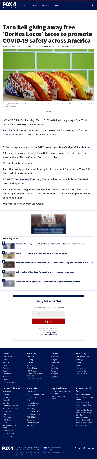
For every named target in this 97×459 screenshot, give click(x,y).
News (6, 353)
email (93, 448)
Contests (30, 420)
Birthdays (79, 359)
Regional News (59, 388)
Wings (53, 371)
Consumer (7, 374)
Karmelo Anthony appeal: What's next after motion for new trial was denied (50, 244)
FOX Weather (32, 371)
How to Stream (33, 403)
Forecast (30, 357)
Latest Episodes (11, 388)
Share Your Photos (34, 379)
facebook (75, 448)
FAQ (28, 400)
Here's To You (8, 433)
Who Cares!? (7, 414)
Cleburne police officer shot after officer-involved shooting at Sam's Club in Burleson (54, 263)
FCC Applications (33, 414)
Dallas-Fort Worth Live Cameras (35, 375)
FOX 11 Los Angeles (24, 46)
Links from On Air (82, 357)
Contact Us (31, 391)
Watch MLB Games (83, 402)
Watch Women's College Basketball (83, 419)
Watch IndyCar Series (84, 410)
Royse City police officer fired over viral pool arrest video (41, 253)
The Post (6, 397)
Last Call (6, 403)
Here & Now (7, 436)
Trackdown (7, 411)
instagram (84, 448)
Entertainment (81, 368)
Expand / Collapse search (92, 5)
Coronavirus (37, 46)
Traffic (78, 365)
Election (6, 368)
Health (5, 379)
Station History (32, 397)
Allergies (30, 362)
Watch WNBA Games (84, 423)
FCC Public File (32, 411)
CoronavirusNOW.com (27, 179)
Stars (53, 365)
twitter (80, 448)
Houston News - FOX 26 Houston (60, 392)
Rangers (54, 359)
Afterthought (8, 417)
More (57, 5)
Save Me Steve (81, 374)
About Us (32, 388)
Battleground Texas (10, 408)
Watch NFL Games (83, 394)
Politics (5, 371)
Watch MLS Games (83, 425)
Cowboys (54, 357)
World (5, 365)
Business (6, 376)
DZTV (5, 423)
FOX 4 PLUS (31, 417)
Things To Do (81, 371)
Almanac (30, 365)
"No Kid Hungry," (48, 193)
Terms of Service (50, 335)
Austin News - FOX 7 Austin (59, 397)
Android (86, 147)
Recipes (79, 362)
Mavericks (55, 362)
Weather (31, 353)
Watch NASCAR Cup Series (83, 406)
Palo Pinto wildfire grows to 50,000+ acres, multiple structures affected (48, 281)
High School (55, 376)
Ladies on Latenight (10, 406)
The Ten (6, 394)
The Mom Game (9, 430)
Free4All (6, 400)
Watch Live (7, 391)
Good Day (81, 353)
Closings (30, 359)
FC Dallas (55, 368)
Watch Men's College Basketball (84, 414)
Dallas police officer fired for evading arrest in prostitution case (45, 272)
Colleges (54, 374)
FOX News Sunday (10, 382)
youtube (89, 448)
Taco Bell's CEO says (14, 130)
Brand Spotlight (33, 423)
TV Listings (31, 408)
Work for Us (31, 406)
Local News (7, 357)
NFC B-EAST (7, 420)
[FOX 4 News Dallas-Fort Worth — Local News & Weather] (10, 5)
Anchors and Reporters (36, 394)
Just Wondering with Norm (10, 426)
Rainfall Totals (32, 368)
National (6, 362)
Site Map (30, 425)
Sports (54, 353)
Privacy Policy (51, 332)
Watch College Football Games (84, 398)
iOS (76, 147)
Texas (5, 359)
